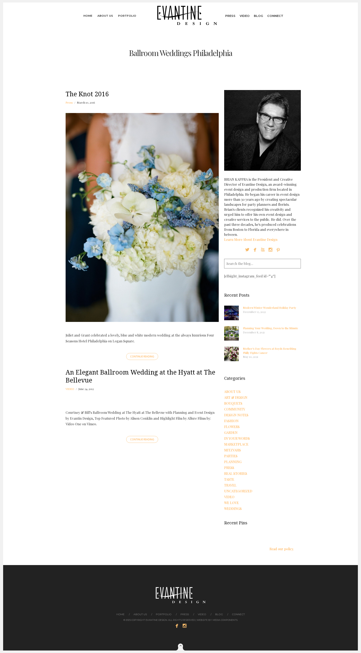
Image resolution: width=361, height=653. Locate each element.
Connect (275, 16)
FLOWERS (232, 426)
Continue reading (142, 356)
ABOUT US (232, 391)
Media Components (225, 620)
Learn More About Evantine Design (250, 239)
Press (230, 16)
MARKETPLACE (236, 444)
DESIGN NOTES (236, 415)
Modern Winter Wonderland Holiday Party (269, 307)
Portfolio (127, 15)
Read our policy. (281, 549)
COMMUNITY (234, 409)
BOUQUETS (233, 403)
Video (245, 16)
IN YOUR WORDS (237, 438)
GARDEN (231, 432)
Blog (258, 16)
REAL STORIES (235, 473)
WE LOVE (231, 503)
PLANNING (233, 462)
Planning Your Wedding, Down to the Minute (270, 328)
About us (105, 15)
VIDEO (70, 389)
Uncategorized (238, 491)
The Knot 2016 (87, 94)
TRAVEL (230, 485)
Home (87, 15)
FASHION (231, 421)
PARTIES (231, 456)
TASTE (229, 479)
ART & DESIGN (235, 397)
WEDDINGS (233, 508)
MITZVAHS (232, 450)
